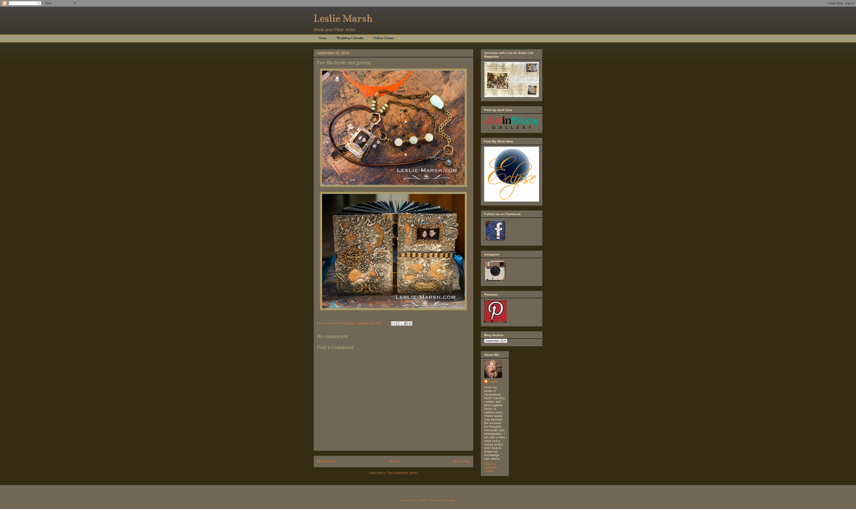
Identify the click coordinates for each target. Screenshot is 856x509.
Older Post (461, 461)
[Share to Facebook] (406, 323)
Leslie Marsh (343, 18)
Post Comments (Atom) (402, 472)
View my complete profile (490, 467)
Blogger (450, 500)
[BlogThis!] (397, 323)
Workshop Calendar (350, 38)
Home (322, 38)
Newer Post (326, 461)
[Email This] (393, 323)
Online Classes (383, 38)
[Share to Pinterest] (410, 323)
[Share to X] (401, 323)
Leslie (493, 381)
